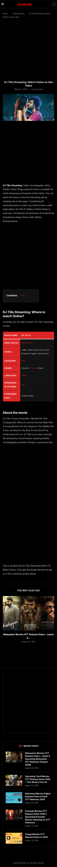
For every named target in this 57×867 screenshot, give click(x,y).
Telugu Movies (18, 14)
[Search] (49, 4)
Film (23, 361)
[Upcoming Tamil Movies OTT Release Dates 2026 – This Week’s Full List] (14, 780)
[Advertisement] (28, 51)
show (23, 295)
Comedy (33, 368)
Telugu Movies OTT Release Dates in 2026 (36, 835)
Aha (23, 385)
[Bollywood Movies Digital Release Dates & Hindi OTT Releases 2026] (14, 797)
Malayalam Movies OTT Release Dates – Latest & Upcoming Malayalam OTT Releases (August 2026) (37, 759)
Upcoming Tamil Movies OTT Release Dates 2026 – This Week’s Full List (37, 779)
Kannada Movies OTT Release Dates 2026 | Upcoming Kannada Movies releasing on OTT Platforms (37, 817)
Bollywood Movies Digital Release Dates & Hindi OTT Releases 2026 (37, 796)
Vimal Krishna (27, 343)
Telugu (24, 375)
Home (5, 14)
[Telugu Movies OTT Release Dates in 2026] (14, 838)
